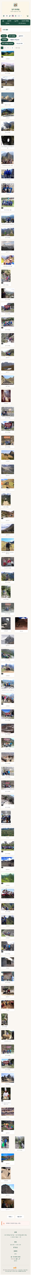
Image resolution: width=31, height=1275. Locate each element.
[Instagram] (15, 1247)
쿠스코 (4, 36)
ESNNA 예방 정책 (22, 1271)
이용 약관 (25, 1270)
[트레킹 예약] (27, 15)
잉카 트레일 (12, 36)
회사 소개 (18, 1244)
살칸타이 (21, 36)
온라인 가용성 (15, 1237)
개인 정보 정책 (8, 1271)
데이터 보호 (14, 1271)
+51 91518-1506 (16, 1256)
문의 (15, 1253)
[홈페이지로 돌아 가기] (3, 21)
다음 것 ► (19, 1216)
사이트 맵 (20, 1270)
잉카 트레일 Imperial (7, 43)
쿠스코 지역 (19, 43)
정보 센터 (12, 1244)
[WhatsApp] (17, 1247)
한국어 (15, 1260)
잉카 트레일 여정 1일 (9, 1235)
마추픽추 (4, 39)
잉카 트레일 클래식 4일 (21, 1235)
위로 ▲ (10, 1216)
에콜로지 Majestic (14, 39)
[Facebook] (14, 1247)
